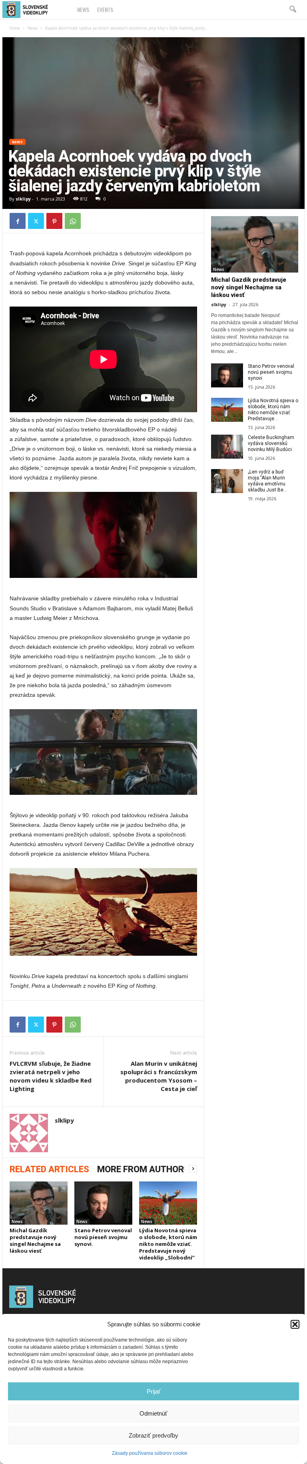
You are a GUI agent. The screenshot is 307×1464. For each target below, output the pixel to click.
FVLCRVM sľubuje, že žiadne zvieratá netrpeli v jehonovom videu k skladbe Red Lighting (51, 1076)
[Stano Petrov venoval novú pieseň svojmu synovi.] (103, 1203)
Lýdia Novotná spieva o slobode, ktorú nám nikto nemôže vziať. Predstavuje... (273, 409)
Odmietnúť (153, 1413)
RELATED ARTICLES (49, 1169)
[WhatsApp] (73, 221)
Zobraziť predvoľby (153, 1435)
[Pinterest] (54, 221)
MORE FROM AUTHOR (140, 1169)
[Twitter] (36, 221)
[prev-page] (183, 1169)
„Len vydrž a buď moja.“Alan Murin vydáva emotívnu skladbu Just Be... (267, 481)
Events (105, 9)
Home (14, 28)
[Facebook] (18, 221)
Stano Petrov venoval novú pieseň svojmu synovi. (103, 1237)
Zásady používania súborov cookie (149, 1453)
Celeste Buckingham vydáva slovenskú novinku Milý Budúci (271, 443)
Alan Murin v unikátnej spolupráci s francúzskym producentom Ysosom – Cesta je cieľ (158, 1076)
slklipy (23, 199)
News (83, 9)
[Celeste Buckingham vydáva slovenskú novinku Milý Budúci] (227, 447)
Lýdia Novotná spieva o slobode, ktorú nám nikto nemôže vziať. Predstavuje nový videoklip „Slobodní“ (168, 1244)
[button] (295, 1324)
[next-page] (193, 1169)
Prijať (154, 1391)
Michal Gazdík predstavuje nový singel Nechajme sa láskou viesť (35, 1240)
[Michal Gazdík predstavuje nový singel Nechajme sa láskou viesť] (39, 1203)
